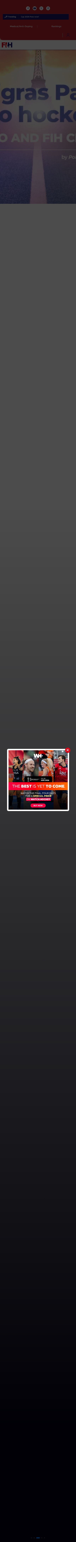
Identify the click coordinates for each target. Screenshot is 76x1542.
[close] (67, 750)
